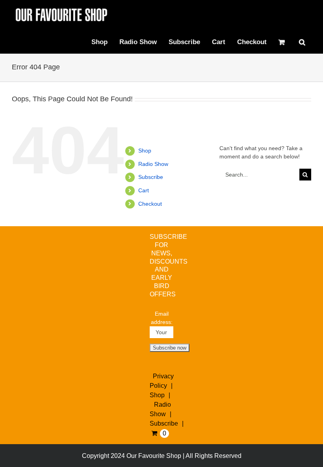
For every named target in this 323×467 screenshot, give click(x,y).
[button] (302, 42)
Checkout (150, 204)
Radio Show (153, 164)
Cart (143, 190)
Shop (144, 150)
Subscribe (150, 177)
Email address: (162, 318)
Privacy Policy (162, 381)
